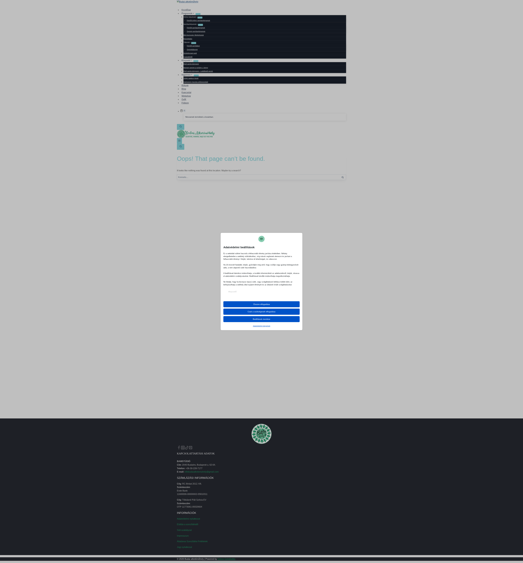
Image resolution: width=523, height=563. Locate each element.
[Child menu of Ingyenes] (196, 75)
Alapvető (232, 292)
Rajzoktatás (187, 39)
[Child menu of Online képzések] (199, 18)
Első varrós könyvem (191, 64)
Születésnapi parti (190, 53)
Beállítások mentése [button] (261, 319)
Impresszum (183, 536)
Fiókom (185, 103)
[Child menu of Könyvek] (195, 61)
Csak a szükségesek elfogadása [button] (261, 312)
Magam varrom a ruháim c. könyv (195, 68)
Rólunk (185, 85)
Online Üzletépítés (226, 559)
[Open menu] (179, 141)
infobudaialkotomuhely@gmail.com (202, 472)
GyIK (184, 99)
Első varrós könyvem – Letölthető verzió (198, 71)
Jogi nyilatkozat (184, 547)
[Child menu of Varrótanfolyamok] (200, 25)
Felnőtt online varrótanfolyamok (198, 21)
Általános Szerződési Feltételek (192, 541)
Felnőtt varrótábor (193, 46)
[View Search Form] (180, 127)
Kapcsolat (186, 92)
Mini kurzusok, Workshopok (193, 35)
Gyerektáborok (192, 50)
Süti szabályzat (184, 530)
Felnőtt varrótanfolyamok (196, 28)
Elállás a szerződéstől (187, 524)
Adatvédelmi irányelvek (261, 326)
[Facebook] (179, 448)
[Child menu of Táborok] (193, 43)
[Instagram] (183, 448)
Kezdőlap (186, 10)
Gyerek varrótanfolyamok (196, 31)
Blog (184, 89)
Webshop (186, 96)
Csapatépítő (187, 57)
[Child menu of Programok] (198, 14)
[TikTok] (187, 448)
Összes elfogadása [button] (261, 304)
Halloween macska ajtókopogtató (195, 82)
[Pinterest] (191, 448)
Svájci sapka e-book (190, 78)
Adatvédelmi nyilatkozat (188, 519)
